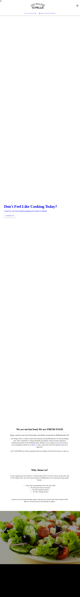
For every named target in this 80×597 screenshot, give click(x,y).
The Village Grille (48, 13)
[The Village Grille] (38, 6)
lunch (60, 443)
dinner (33, 445)
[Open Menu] (77, 5)
